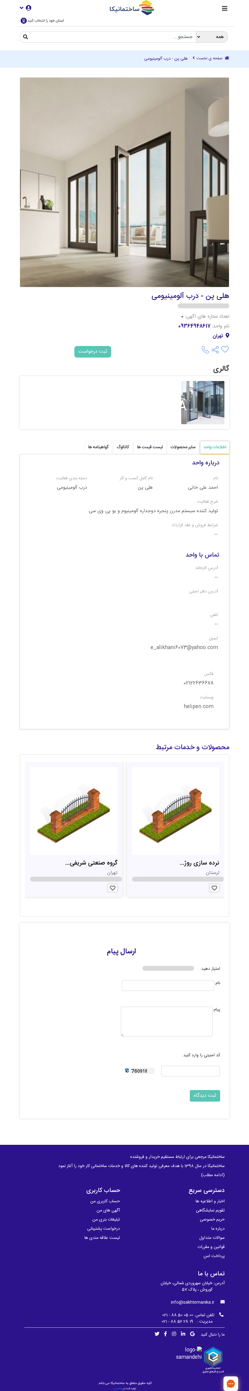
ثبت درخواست (92, 352)
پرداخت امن (214, 1256)
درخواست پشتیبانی (103, 1228)
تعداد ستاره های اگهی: (207, 316)
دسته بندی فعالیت (71, 478)
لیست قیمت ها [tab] (150, 447)
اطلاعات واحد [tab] (214, 447)
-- (216, 534)
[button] (25, 8)
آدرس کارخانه (207, 568)
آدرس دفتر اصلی (203, 592)
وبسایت (206, 697)
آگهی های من (108, 1210)
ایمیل (213, 638)
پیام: (216, 1010)
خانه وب (117, 1388)
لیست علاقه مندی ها (102, 1238)
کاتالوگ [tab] (123, 447)
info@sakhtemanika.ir (192, 1302)
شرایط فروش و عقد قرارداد (195, 525)
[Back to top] (211, 1383)
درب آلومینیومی (72, 487)
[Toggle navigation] (224, 9)
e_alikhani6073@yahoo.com (184, 648)
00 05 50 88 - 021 (177, 1315)
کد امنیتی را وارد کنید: (201, 1055)
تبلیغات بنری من (106, 1219)
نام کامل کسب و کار (136, 478)
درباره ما (218, 1228)
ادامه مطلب (213, 1175)
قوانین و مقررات (211, 1247)
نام (215, 478)
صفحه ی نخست (210, 59)
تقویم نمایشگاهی (210, 1210)
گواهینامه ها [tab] (98, 447)
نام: (217, 983)
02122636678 (198, 683)
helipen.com (198, 707)
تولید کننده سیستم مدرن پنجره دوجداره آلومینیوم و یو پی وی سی (153, 511)
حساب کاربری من (105, 1201)
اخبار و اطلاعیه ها (210, 1201)
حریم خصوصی (212, 1219)
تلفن (214, 615)
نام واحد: (220, 326)
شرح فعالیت (207, 502)
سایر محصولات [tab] (183, 447)
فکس (208, 674)
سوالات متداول (212, 1238)
